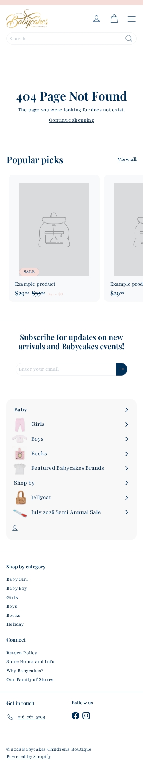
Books (13, 615)
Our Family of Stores (29, 679)
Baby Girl (17, 579)
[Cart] (114, 19)
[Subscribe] (121, 369)
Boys (11, 606)
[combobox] (71, 38)
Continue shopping (71, 120)
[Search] (129, 38)
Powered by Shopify (28, 756)
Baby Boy (16, 588)
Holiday (15, 624)
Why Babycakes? (24, 671)
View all (127, 159)
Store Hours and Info (30, 661)
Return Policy (21, 653)
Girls (12, 597)
